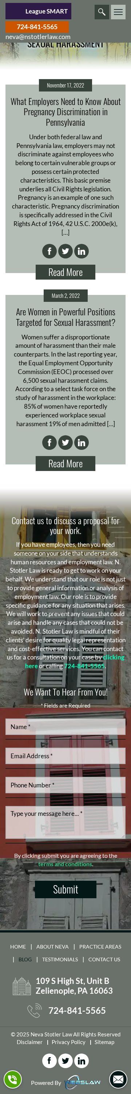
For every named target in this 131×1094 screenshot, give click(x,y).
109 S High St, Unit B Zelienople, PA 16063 (74, 985)
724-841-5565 (37, 27)
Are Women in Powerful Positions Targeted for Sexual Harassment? (65, 316)
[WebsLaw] (82, 1081)
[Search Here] (102, 12)
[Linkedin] (81, 251)
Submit (65, 888)
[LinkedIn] (81, 1061)
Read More (65, 272)
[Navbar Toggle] (118, 12)
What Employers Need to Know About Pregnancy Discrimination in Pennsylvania (66, 111)
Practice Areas (100, 946)
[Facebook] (49, 251)
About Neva (52, 946)
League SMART (46, 11)
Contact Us (104, 959)
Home (18, 946)
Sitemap (104, 1042)
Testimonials (60, 959)
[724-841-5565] (12, 1079)
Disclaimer (30, 1042)
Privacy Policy (69, 1042)
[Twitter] (65, 251)
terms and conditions (65, 863)
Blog (25, 959)
